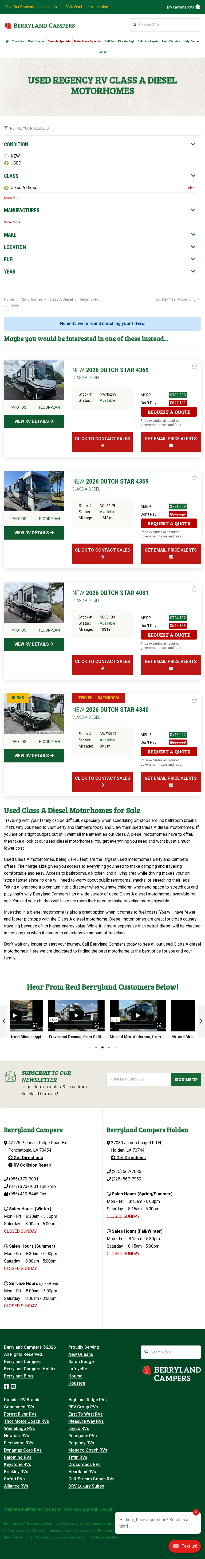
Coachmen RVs (19, 1406)
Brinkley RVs (16, 1471)
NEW (15, 156)
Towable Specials (59, 41)
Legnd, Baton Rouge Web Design (81, 1509)
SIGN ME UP (186, 1079)
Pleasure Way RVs (86, 1421)
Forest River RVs (20, 1414)
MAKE (10, 235)
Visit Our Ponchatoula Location (31, 7)
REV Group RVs (83, 1406)
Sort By (176, 299)
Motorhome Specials (87, 41)
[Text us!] (184, 1548)
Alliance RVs (16, 1486)
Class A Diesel (24, 187)
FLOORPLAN (49, 407)
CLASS (11, 176)
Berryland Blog (18, 1376)
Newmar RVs (16, 1435)
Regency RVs (81, 1442)
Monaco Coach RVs (87, 1450)
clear (192, 188)
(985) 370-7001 (23, 1179)
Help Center (191, 41)
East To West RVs (85, 1414)
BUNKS (18, 697)
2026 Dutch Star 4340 (110, 713)
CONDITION (16, 144)
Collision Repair (147, 41)
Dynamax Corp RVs (23, 1450)
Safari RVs (14, 1478)
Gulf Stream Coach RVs (91, 1478)
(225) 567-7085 (126, 1171)
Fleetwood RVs (18, 1442)
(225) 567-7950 (126, 1179)
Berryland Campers (23, 1361)
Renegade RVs (82, 1435)
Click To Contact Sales (102, 438)
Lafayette (77, 1368)
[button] (3, 1021)
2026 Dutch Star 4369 (110, 373)
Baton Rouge (81, 1361)
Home (9, 299)
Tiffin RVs (77, 1457)
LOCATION (15, 247)
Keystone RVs (17, 1464)
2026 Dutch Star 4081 (110, 596)
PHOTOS (18, 407)
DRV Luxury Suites (86, 1486)
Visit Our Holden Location (87, 7)
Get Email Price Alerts (171, 438)
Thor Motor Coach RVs (26, 1421)
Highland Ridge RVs (87, 1399)
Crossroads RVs (84, 1464)
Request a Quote (169, 412)
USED (16, 163)
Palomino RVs (17, 1457)
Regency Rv (89, 299)
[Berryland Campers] (39, 25)
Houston (76, 1383)
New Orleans (80, 1354)
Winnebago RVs (19, 1428)
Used (15, 305)
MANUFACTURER (22, 210)
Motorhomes (36, 41)
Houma (75, 1376)
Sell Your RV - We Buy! (119, 41)
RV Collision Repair (32, 1165)
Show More (12, 198)
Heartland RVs (82, 1471)
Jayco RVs (78, 1428)
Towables (18, 41)
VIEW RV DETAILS (32, 421)
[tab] (100, 144)
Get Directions (28, 1157)
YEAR (9, 271)
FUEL (9, 259)
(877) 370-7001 (23, 1186)
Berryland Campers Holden (30, 1368)
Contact (102, 52)
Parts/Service (171, 41)
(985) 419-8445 (23, 1193)
